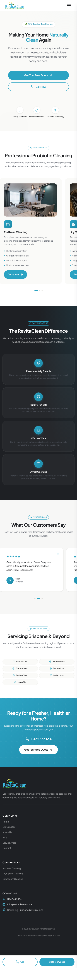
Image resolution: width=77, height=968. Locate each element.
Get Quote (13, 274)
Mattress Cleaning (12, 868)
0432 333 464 (41, 739)
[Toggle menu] (69, 5)
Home (6, 821)
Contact (7, 847)
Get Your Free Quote (36, 75)
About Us (7, 832)
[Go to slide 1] (36, 290)
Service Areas (9, 842)
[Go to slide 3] (42, 290)
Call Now (40, 86)
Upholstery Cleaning (13, 878)
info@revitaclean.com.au (20, 904)
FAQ (5, 837)
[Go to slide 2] (39, 290)
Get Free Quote (57, 961)
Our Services (9, 826)
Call (22, 961)
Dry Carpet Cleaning (13, 873)
